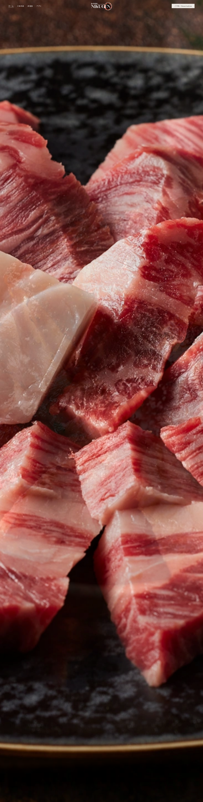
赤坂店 (30, 6)
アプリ (39, 6)
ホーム (11, 6)
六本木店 (20, 6)
